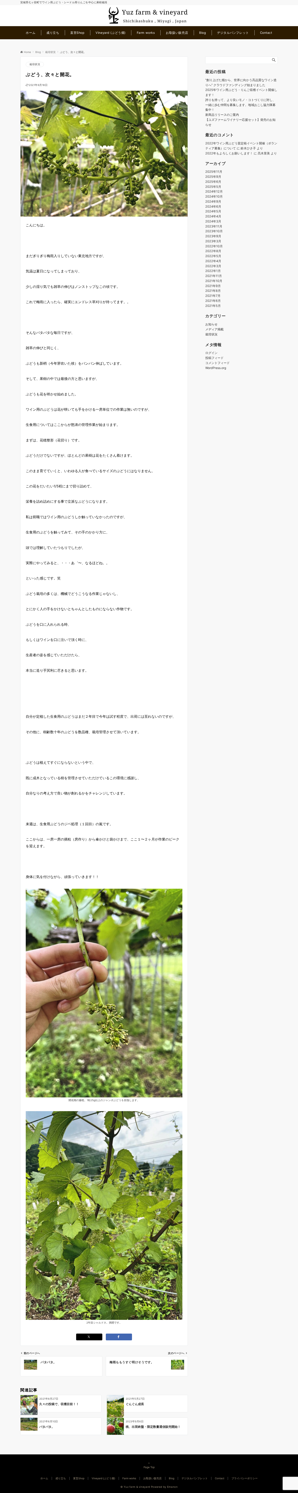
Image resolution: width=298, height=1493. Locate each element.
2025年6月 (213, 182)
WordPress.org (215, 368)
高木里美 (264, 153)
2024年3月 (213, 221)
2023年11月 (213, 226)
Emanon (172, 1486)
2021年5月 (213, 305)
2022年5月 (213, 256)
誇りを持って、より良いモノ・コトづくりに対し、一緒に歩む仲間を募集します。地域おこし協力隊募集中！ (240, 105)
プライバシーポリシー (244, 1478)
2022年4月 (213, 261)
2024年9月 (213, 201)
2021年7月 (213, 296)
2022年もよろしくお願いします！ (229, 153)
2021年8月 (213, 291)
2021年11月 (213, 276)
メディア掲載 (214, 329)
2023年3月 (213, 241)
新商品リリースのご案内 (222, 114)
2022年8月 (213, 251)
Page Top (149, 1467)
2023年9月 (213, 236)
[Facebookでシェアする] (119, 1337)
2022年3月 (213, 266)
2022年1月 (213, 271)
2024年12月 (214, 191)
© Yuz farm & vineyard (135, 1486)
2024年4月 (213, 216)
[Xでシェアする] (89, 1337)
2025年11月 (213, 172)
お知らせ (211, 324)
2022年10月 (214, 246)
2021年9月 (213, 286)
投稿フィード (214, 358)
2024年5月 (213, 211)
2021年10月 (213, 281)
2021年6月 (213, 301)
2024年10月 (214, 196)
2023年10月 (214, 231)
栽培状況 (34, 64)
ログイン (211, 353)
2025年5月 (213, 186)
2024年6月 (213, 206)
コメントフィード (217, 363)
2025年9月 (213, 177)
